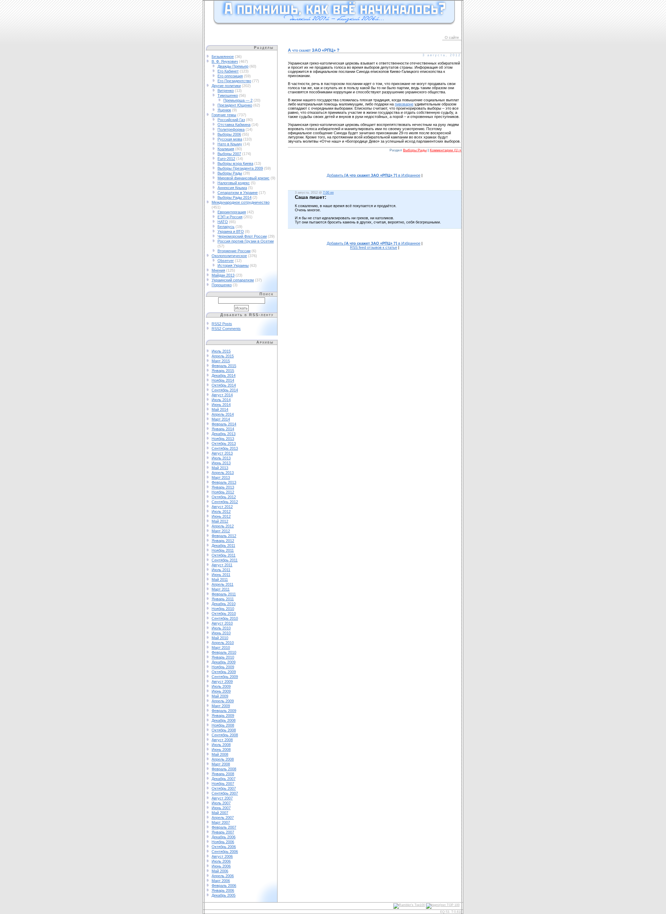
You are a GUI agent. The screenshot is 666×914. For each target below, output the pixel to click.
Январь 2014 (223, 429)
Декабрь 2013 (224, 434)
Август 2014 (222, 395)
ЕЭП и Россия (229, 217)
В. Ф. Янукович (225, 61)
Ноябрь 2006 (223, 842)
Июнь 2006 (221, 866)
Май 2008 (220, 754)
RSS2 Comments (226, 329)
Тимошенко (227, 95)
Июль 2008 (221, 745)
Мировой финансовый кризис (243, 178)
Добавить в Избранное (373, 175)
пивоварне (404, 104)
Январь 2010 (223, 657)
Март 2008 (221, 764)
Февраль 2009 (224, 711)
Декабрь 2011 (223, 545)
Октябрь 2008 (224, 730)
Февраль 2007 (224, 827)
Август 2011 (222, 565)
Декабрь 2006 (224, 837)
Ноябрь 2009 (223, 667)
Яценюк (224, 110)
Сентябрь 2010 (225, 618)
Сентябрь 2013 (225, 448)
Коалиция (225, 149)
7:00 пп (328, 192)
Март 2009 (221, 706)
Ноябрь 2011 (223, 550)
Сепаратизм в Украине (237, 193)
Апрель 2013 (223, 473)
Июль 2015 (221, 351)
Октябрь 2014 (224, 385)
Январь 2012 (223, 541)
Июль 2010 (221, 628)
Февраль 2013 (224, 482)
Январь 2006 (223, 890)
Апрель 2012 (223, 526)
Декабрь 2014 (224, 375)
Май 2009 (220, 696)
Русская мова (229, 139)
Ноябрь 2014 (223, 380)
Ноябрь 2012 (223, 492)
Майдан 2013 (223, 275)
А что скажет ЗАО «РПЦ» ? (313, 50)
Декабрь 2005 (224, 895)
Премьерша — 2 (238, 100)
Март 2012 (221, 531)
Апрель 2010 (223, 643)
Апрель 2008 (223, 759)
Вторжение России (233, 251)
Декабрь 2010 (224, 604)
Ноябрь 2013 (223, 439)
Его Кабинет (228, 71)
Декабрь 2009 (224, 662)
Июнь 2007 (221, 808)
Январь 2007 (223, 832)
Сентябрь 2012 (225, 502)
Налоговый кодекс (233, 183)
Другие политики (226, 86)
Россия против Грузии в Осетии (245, 241)
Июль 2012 (221, 511)
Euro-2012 (226, 158)
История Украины (233, 265)
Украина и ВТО (230, 231)
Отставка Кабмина (233, 124)
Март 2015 (221, 361)
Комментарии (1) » (445, 150)
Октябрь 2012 (224, 497)
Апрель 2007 (223, 817)
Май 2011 (220, 579)
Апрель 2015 (223, 356)
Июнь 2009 (221, 691)
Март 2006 (221, 881)
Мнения (218, 270)
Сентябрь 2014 (225, 390)
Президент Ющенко (234, 105)
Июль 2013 (221, 458)
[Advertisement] (374, 166)
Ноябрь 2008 (223, 725)
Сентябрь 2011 (225, 560)
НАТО (222, 222)
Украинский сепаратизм (233, 280)
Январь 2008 (223, 774)
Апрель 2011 (222, 584)
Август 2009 (222, 681)
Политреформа (231, 129)
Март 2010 (221, 647)
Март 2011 (221, 589)
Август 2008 (222, 740)
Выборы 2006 (229, 134)
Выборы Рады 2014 (234, 197)
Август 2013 (222, 453)
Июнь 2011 (221, 575)
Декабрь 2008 (224, 720)
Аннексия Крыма (232, 188)
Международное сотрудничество (241, 202)
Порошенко (222, 285)
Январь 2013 (223, 487)
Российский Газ (231, 120)
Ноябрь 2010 (223, 609)
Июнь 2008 (221, 749)
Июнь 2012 (221, 516)
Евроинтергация (231, 212)
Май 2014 (220, 409)
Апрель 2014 (223, 414)
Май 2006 (220, 871)
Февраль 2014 (224, 424)
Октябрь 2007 (224, 788)
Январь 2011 (223, 599)
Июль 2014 (221, 400)
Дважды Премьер (232, 66)
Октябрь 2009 (224, 672)
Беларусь (225, 227)
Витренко (225, 90)
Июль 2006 (221, 861)
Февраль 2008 (224, 769)
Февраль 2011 (224, 594)
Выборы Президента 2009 (240, 168)
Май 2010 (220, 638)
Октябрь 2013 (224, 443)
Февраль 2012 (224, 536)
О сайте (452, 37)
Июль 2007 (221, 803)
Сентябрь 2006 (225, 851)
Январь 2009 (223, 715)
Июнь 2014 (221, 405)
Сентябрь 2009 (225, 677)
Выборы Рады (229, 173)
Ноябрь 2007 (223, 783)
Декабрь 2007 (224, 779)
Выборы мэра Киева (235, 163)
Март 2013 (221, 477)
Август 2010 (222, 623)
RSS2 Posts (222, 324)
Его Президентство (234, 81)
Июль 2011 (221, 570)
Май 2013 (220, 468)
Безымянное (223, 56)
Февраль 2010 (224, 652)
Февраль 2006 (224, 885)
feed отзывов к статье (373, 247)
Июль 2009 (221, 686)
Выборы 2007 (229, 154)
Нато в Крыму (229, 144)
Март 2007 (221, 822)
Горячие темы (224, 115)
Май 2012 (220, 521)
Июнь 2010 (221, 633)
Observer (225, 261)
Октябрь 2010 (224, 613)
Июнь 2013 (221, 463)
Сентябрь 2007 (225, 793)
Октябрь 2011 (224, 555)
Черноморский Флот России (242, 236)
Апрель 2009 (223, 701)
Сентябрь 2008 (225, 735)
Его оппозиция (230, 76)
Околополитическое (229, 256)
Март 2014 (221, 419)
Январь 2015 (223, 371)
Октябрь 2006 (224, 847)
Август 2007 (222, 798)
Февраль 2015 (224, 366)
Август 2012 (222, 507)
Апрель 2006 (223, 876)
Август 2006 (222, 856)
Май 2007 (220, 813)
